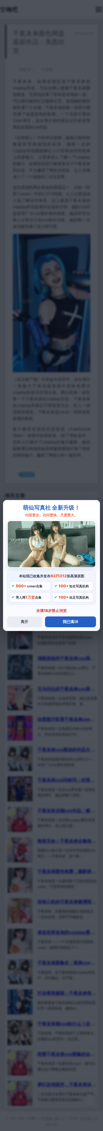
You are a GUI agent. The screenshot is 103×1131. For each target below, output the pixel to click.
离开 (24, 621)
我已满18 (70, 621)
